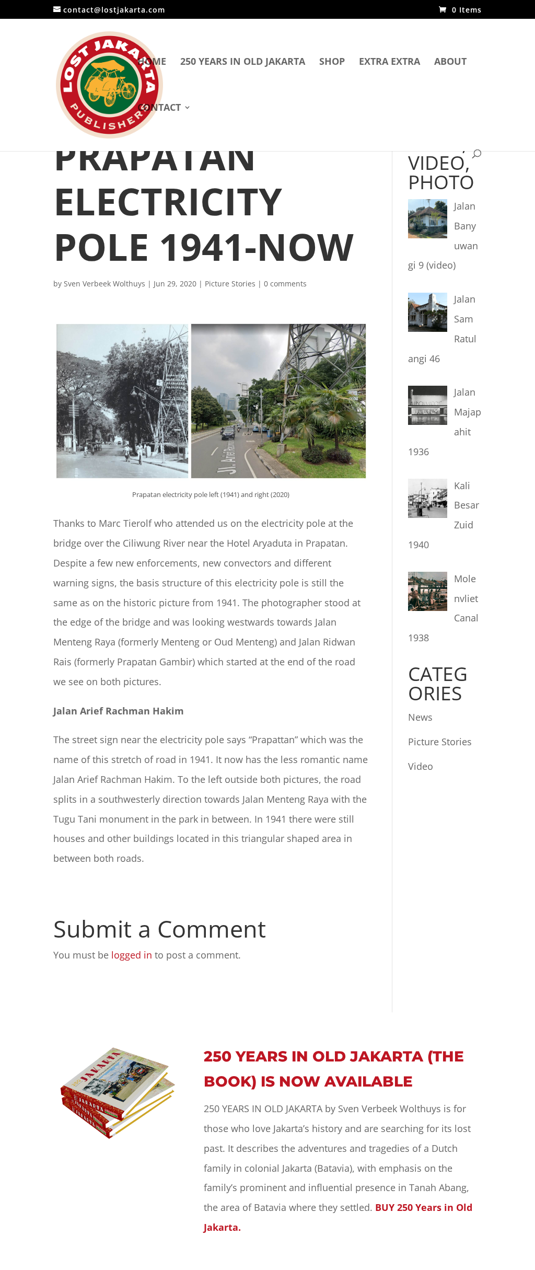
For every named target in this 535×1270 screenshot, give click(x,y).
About (450, 62)
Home (151, 62)
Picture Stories (230, 283)
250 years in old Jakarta (242, 62)
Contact (159, 108)
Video (420, 766)
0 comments (285, 283)
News (420, 717)
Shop (332, 62)
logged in (131, 955)
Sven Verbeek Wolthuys (104, 283)
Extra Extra (389, 62)
